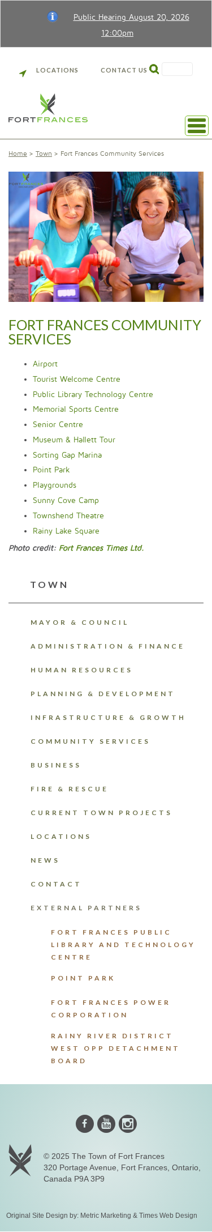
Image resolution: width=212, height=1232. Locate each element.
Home (17, 153)
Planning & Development (103, 693)
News (45, 860)
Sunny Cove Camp (66, 500)
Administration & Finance (108, 646)
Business (56, 765)
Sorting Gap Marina (67, 455)
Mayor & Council (80, 622)
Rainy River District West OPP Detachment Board (115, 1048)
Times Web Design (168, 1216)
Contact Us (124, 70)
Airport (45, 364)
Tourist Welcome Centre (76, 379)
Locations (57, 70)
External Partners (86, 907)
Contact (56, 884)
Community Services (90, 741)
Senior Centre (58, 424)
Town (44, 153)
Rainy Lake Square (66, 531)
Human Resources (82, 670)
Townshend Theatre (68, 515)
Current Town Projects (101, 812)
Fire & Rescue (70, 789)
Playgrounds (54, 485)
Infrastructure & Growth (108, 717)
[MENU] (197, 126)
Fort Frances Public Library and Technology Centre (123, 944)
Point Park (51, 470)
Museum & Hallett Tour (74, 440)
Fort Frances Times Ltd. (101, 548)
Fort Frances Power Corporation (111, 1008)
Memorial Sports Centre (76, 409)
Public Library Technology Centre (93, 394)
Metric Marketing (105, 1216)
